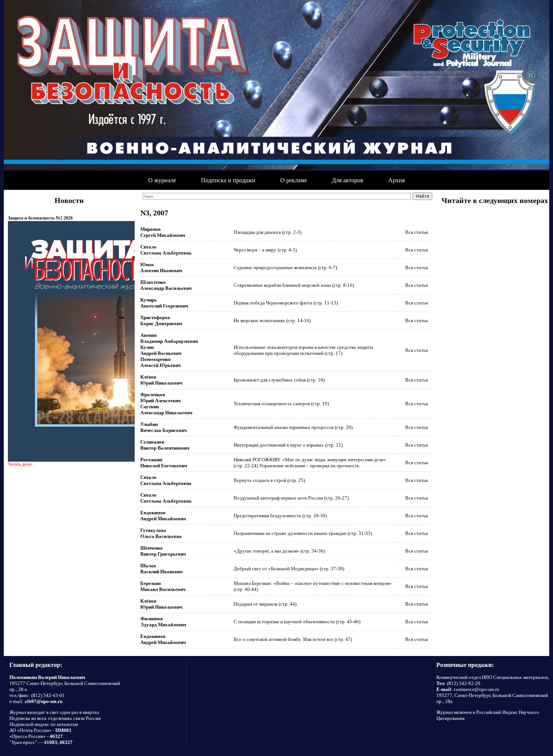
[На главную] (276, 85)
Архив (396, 180)
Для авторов (347, 180)
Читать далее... (21, 464)
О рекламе (293, 180)
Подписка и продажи (228, 180)
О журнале (162, 180)
